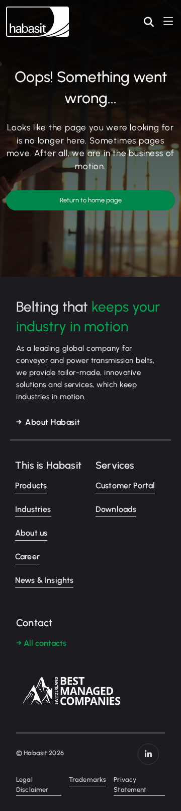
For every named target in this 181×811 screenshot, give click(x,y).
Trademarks (87, 779)
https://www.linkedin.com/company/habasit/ (148, 754)
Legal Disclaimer (32, 784)
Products (31, 485)
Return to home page (91, 200)
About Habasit (52, 422)
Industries (33, 509)
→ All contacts (41, 643)
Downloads (116, 509)
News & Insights (44, 580)
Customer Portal (125, 485)
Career (27, 556)
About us (31, 533)
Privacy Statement (130, 784)
